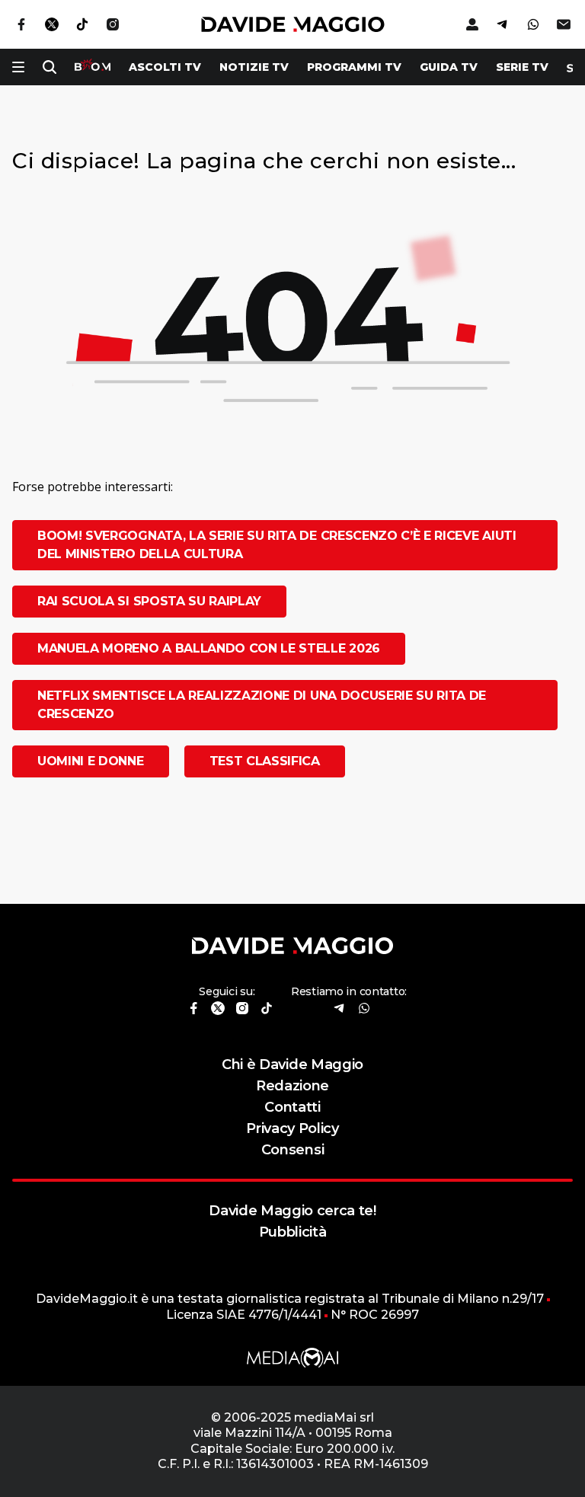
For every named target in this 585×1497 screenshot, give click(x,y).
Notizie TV (254, 67)
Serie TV (522, 67)
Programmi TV (354, 67)
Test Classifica (264, 761)
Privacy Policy (292, 1128)
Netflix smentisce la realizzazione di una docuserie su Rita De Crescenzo (261, 704)
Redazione (292, 1085)
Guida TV (449, 67)
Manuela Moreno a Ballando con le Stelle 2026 (208, 648)
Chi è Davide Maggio (292, 1064)
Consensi (292, 1149)
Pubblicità (293, 1231)
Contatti (292, 1107)
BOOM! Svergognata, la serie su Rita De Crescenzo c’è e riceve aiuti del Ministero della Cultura (276, 544)
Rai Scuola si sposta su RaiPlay (149, 601)
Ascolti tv (165, 67)
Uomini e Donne (90, 761)
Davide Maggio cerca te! (292, 1210)
